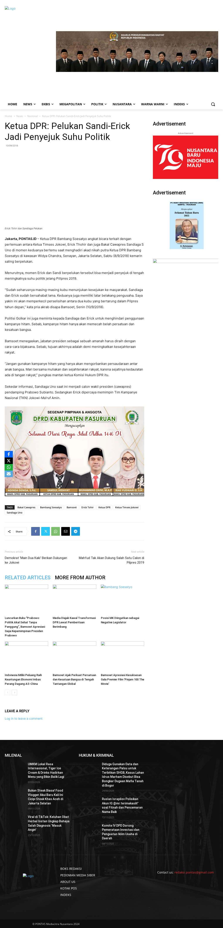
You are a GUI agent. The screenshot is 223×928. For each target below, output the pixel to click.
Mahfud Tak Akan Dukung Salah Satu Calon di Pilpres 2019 (111, 560)
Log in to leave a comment (23, 718)
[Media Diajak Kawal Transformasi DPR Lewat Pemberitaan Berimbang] (74, 599)
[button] (213, 104)
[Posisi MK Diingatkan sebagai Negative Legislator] (122, 599)
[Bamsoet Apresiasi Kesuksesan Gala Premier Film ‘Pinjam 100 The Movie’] (122, 656)
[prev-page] (7, 692)
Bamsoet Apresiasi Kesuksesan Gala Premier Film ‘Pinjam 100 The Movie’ (122, 679)
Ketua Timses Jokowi (127, 507)
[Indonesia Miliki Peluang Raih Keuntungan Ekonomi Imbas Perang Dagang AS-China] (26, 656)
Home (8, 116)
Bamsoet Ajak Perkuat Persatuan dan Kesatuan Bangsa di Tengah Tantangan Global (74, 679)
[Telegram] (75, 531)
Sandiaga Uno (14, 512)
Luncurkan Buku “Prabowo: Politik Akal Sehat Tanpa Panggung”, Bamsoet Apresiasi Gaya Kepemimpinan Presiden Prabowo (25, 626)
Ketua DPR (104, 507)
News (19, 116)
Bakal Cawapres (26, 507)
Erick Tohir (87, 507)
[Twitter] (45, 531)
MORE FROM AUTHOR (80, 578)
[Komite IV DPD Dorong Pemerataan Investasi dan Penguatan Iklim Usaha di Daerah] (88, 830)
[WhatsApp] (55, 531)
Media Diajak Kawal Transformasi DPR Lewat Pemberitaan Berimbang (74, 622)
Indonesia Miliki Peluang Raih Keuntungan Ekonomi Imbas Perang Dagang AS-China (23, 679)
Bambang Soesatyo (51, 507)
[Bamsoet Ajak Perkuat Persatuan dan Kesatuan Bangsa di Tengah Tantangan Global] (74, 656)
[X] (9, 460)
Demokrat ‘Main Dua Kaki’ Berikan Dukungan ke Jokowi (36, 560)
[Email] (65, 531)
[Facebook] (35, 531)
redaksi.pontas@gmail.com (194, 872)
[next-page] (14, 692)
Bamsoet (72, 507)
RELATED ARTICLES (28, 578)
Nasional (32, 116)
